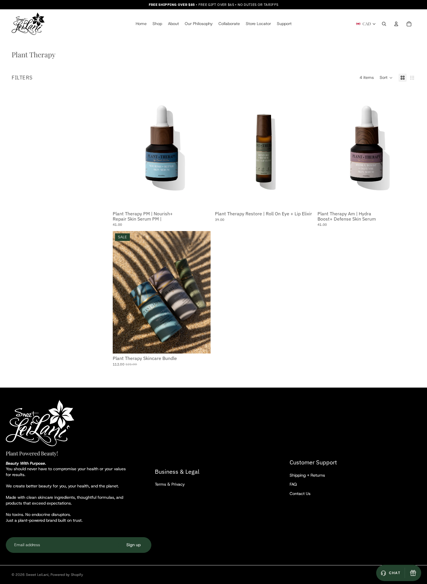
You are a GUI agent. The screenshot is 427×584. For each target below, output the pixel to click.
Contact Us (300, 493)
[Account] (396, 23)
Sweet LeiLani (37, 574)
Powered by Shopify (67, 574)
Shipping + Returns (307, 475)
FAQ (293, 484)
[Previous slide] (121, 292)
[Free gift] (413, 573)
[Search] (384, 23)
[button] (386, 77)
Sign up (133, 544)
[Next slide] (201, 292)
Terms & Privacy (170, 484)
